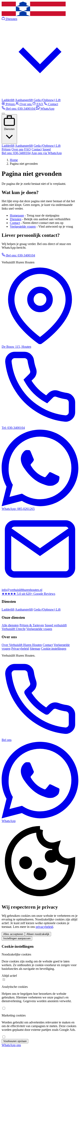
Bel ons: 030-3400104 (20, 108)
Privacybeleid (20, 648)
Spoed (46, 149)
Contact (52, 104)
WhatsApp (47, 108)
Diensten (9, 129)
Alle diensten (10, 625)
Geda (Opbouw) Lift (47, 100)
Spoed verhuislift (56, 625)
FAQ (40, 104)
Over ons (25, 104)
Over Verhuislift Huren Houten (22, 645)
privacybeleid (44, 926)
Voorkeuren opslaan (15, 1041)
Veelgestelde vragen (23, 226)
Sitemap (35, 648)
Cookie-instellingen (53, 648)
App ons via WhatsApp (46, 153)
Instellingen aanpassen (17, 938)
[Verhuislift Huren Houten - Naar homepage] (34, 15)
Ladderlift (8, 100)
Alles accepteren (13, 934)
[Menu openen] (3, 113)
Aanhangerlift (24, 100)
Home (14, 160)
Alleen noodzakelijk (37, 934)
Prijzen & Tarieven (31, 625)
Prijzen (10, 104)
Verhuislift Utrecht (13, 629)
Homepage (17, 215)
